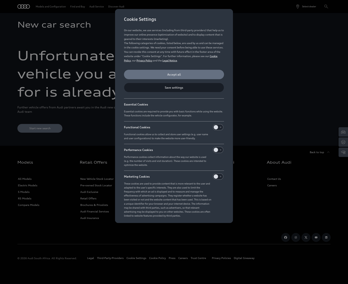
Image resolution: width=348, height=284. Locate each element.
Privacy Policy (144, 60)
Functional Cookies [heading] (137, 127)
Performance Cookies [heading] (138, 150)
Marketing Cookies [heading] (137, 176)
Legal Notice (169, 60)
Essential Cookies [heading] (136, 104)
